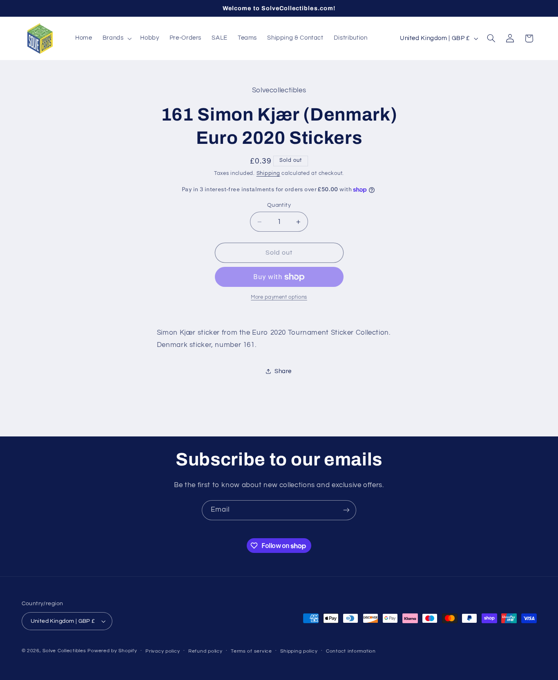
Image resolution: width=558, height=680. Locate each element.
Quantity (279, 205)
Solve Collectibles (64, 651)
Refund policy (205, 651)
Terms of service (251, 651)
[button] (116, 38)
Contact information (351, 651)
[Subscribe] (346, 510)
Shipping (268, 173)
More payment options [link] (279, 297)
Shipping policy (298, 651)
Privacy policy (162, 651)
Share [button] (283, 371)
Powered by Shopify (112, 651)
